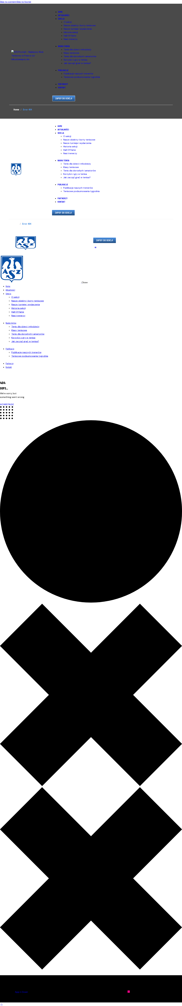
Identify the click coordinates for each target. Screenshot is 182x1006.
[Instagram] (129, 991)
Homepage (7, 404)
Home (16, 109)
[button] (95, 247)
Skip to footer (24, 1)
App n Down (21, 991)
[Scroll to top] (1, 1004)
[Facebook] (166, 991)
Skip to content (8, 1)
